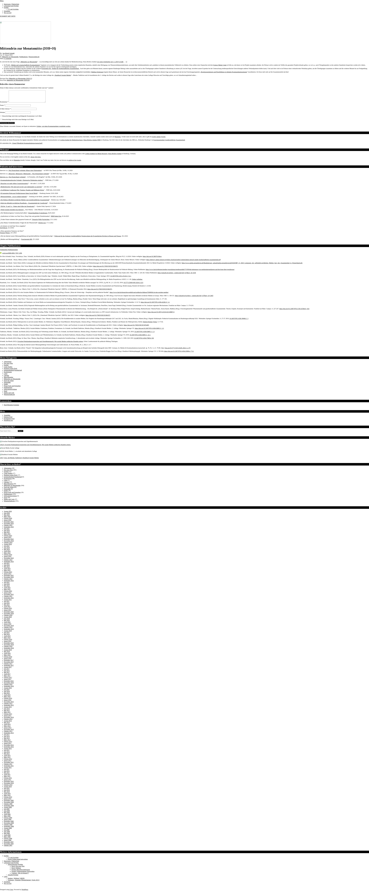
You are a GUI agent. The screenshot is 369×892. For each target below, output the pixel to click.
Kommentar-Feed (9, 418)
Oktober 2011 (8, 764)
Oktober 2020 (8, 615)
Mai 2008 (7, 833)
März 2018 (7, 655)
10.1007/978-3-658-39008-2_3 (238, 318)
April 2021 (7, 606)
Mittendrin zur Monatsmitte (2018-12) (20, 78)
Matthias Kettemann (97, 72)
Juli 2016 (6, 689)
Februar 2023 (8, 572)
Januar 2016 (7, 700)
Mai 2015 (7, 710)
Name (2, 105)
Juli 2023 (6, 563)
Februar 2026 (8, 518)
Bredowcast (42, 223)
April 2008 (7, 835)
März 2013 (7, 740)
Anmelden (7, 415)
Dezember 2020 (9, 612)
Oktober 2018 (8, 646)
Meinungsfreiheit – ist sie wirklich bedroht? (14, 196)
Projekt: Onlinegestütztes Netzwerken (23, 871)
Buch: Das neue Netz (18, 866)
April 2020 (7, 622)
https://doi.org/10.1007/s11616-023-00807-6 (161, 312)
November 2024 (9, 541)
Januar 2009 (7, 819)
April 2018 (7, 653)
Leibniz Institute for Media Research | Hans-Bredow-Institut (103, 153)
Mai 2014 (7, 722)
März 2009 (7, 816)
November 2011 (9, 762)
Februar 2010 (8, 797)
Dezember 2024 (9, 539)
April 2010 (7, 793)
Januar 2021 (7, 610)
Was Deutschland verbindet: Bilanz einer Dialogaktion (25, 170)
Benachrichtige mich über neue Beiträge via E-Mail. (18, 119)
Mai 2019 (7, 634)
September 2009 (9, 805)
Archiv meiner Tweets (158, 137)
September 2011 (9, 766)
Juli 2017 (6, 669)
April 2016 (7, 695)
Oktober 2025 (8, 525)
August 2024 (8, 544)
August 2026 (8, 511)
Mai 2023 (7, 567)
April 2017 (7, 674)
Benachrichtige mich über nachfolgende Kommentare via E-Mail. (22, 116)
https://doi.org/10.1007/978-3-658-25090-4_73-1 (179, 351)
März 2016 (7, 696)
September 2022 (9, 580)
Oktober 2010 (8, 785)
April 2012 (7, 755)
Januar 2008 (7, 840)
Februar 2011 (8, 778)
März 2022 (7, 589)
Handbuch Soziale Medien (63, 75)
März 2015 (7, 712)
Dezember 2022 (9, 575)
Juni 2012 (7, 752)
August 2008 (8, 828)
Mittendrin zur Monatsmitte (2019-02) (18, 80)
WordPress (25, 889)
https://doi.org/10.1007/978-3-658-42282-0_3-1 (155, 302)
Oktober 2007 (8, 845)
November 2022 (9, 577)
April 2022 (7, 587)
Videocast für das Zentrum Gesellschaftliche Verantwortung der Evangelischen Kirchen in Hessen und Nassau (87, 236)
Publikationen (23, 57)
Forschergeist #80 (26, 239)
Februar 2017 (8, 677)
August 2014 (8, 721)
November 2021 (9, 594)
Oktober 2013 (8, 731)
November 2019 (9, 625)
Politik (6, 384)
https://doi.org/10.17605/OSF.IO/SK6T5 (105, 266)
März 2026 (7, 516)
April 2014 (7, 724)
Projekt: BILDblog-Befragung (21, 869)
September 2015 (9, 705)
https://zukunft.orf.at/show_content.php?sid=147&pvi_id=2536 (177, 273)
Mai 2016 (7, 693)
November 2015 (9, 702)
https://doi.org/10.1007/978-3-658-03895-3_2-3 (149, 328)
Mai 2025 (7, 532)
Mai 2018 (7, 651)
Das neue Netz (8, 363)
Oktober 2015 (8, 703)
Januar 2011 (7, 779)
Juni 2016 (7, 691)
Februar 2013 (8, 741)
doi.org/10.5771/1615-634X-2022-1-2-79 (177, 348)
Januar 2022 (7, 593)
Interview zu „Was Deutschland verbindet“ (13, 177)
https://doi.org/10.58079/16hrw (152, 256)
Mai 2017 (7, 672)
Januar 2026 (7, 520)
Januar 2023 (7, 573)
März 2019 (7, 638)
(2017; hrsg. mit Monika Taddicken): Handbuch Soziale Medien (19, 458)
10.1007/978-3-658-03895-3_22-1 (140, 335)
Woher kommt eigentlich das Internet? (12, 209)
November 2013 (9, 729)
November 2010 (9, 783)
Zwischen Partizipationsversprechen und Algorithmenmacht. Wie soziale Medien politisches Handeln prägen (50, 341)
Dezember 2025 (9, 522)
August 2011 (8, 767)
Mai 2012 (7, 753)
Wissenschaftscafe (33, 57)
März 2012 (7, 757)
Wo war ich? (8, 883)
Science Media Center (220, 65)
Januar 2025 (7, 537)
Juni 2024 (7, 548)
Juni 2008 (7, 831)
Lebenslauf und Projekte (11, 863)
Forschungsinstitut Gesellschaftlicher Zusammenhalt (169, 140)
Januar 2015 (7, 715)
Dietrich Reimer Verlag (150, 322)
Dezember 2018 (9, 643)
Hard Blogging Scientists (11, 405)
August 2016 (8, 688)
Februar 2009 (8, 818)
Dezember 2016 (9, 681)
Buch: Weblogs (16, 868)
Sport (5, 391)
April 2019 (7, 636)
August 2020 (8, 617)
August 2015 (8, 707)
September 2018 (9, 648)
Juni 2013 (7, 736)
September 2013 (9, 733)
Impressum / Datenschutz (11, 861)
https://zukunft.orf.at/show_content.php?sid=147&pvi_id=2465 (194, 295)
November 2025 (9, 523)
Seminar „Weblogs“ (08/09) (16, 878)
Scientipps (7, 882)
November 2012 (9, 745)
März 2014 (7, 726)
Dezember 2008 (9, 821)
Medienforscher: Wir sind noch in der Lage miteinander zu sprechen (21, 187)
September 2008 (9, 826)
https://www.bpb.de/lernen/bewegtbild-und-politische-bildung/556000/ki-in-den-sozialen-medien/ (139, 292)
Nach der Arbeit (9, 380)
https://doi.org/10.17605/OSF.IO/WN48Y (136, 325)
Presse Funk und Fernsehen (12, 386)
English (6, 365)
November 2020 (9, 613)
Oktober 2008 (8, 824)
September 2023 (9, 561)
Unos (11, 889)
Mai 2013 (7, 738)
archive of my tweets (74, 160)
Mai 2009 (7, 812)
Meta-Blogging (8, 377)
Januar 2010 (7, 798)
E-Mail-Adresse (5, 109)
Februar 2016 (8, 698)
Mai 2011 (7, 773)
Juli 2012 (6, 750)
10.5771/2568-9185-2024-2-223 (133, 282)
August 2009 (8, 807)
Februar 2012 (8, 759)
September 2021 (9, 598)
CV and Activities (13, 857)
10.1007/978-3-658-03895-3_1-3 (144, 331)
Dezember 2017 (9, 660)
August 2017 (8, 667)
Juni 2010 (7, 790)
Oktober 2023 (8, 560)
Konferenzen (8, 372)
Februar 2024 (8, 554)
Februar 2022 (8, 591)
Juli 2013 (6, 734)
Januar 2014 (7, 728)
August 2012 (8, 748)
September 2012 (9, 747)
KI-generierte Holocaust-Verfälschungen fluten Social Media (19, 193)
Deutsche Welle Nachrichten (40, 219)
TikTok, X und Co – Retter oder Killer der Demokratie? (17, 206)
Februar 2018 (8, 657)
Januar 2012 (7, 760)
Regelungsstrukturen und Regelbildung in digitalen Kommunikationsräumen (224, 72)
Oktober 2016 (8, 684)
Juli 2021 (6, 601)
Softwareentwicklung (10, 389)
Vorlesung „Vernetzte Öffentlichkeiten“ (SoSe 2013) (23, 880)
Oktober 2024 (8, 542)
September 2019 (9, 629)
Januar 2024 (7, 556)
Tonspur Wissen (5, 233)
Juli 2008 (6, 830)
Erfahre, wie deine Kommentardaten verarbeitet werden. (54, 126)
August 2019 (8, 631)
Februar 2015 (8, 714)
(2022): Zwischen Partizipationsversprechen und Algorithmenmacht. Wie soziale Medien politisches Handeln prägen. (35, 445)
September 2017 (9, 665)
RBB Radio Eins (56, 216)
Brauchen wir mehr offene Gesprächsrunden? (14, 183)
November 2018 (9, 644)
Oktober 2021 (8, 596)
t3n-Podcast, (3, 228)
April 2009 (7, 814)
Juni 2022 (7, 584)
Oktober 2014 (8, 719)
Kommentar (4, 102)
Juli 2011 (6, 769)
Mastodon (118, 137)
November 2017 (9, 662)
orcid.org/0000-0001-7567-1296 (12, 253)
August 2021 (8, 599)
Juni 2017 (7, 670)
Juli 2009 (6, 809)
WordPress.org (8, 420)
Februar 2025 (8, 535)
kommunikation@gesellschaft (13, 370)
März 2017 (7, 676)
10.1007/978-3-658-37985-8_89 (144, 338)
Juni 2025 (7, 530)
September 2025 (9, 527)
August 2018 (8, 650)
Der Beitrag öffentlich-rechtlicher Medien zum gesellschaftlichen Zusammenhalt (25, 200)
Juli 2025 (6, 528)
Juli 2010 (6, 788)
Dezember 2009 (9, 800)
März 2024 (7, 553)
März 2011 (7, 776)
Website (2, 112)
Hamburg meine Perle (10, 368)
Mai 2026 (7, 515)
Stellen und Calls (9, 393)
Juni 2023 (7, 565)
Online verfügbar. (137, 279)
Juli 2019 (6, 632)
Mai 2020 (7, 620)
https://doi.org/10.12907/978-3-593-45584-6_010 (294, 309)
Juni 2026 (7, 513)
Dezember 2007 (9, 842)
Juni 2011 (7, 771)
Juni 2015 (7, 708)
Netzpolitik (7, 382)
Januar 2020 (7, 624)
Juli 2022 (6, 582)
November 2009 (9, 802)
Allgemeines (7, 361)
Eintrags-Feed (8, 417)
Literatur (6, 375)
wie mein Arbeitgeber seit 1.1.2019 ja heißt (110, 62)
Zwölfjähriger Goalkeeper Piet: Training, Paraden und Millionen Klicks (22, 190)
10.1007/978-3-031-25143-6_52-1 (120, 276)
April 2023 (7, 568)
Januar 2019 (7, 641)
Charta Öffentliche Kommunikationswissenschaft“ (27, 143)
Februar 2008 (8, 838)
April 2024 (7, 551)
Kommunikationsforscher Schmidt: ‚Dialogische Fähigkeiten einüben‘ (22, 180)
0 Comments (7, 58)
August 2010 (8, 786)
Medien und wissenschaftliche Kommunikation (25, 65)
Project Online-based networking (18, 859)
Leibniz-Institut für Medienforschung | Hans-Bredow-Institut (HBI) (80, 140)
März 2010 (7, 795)
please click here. (36, 157)
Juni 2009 (7, 811)
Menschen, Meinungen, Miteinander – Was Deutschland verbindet (29, 174)
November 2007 (9, 843)
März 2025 (7, 534)
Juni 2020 (7, 618)
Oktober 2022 (8, 579)
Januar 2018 (7, 658)
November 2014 (9, 717)
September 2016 (9, 686)
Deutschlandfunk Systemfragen (37, 213)
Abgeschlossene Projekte (15, 864)
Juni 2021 (7, 603)
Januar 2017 (7, 679)
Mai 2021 (7, 605)
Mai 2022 (7, 586)
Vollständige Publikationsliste (9, 250)
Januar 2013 (7, 743)
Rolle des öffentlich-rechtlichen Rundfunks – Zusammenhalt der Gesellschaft (24, 203)
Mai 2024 (7, 549)
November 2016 (9, 683)
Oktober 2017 (8, 663)
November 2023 (9, 558)
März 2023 (7, 570)
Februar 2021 (8, 608)
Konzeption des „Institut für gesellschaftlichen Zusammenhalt (60, 68)
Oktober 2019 (8, 627)
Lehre (5, 374)
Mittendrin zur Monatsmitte (10, 57)
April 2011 (7, 774)
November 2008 (9, 823)
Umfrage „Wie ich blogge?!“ (20, 873)
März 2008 (7, 837)
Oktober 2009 (8, 804)
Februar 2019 (8, 639)
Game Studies (8, 367)
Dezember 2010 (9, 781)
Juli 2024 (6, 546)
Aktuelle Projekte (13, 875)
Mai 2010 (7, 792)
